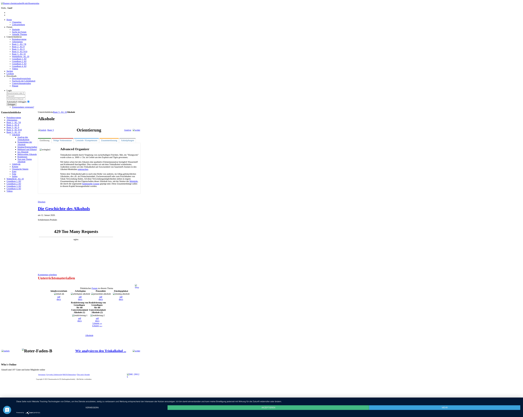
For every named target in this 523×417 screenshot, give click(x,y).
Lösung (97, 323)
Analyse (127, 130)
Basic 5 (50, 130)
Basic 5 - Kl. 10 (60, 112)
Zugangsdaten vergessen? (23, 107)
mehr (445, 407)
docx (59, 299)
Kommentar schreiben (47, 275)
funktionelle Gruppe (90, 184)
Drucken (41, 202)
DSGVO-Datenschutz (69, 374)
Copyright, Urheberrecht (54, 374)
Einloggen (11, 104)
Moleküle (134, 181)
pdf (58, 297)
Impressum (42, 374)
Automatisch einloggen (16, 102)
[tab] (44, 140)
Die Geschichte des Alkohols (64, 208)
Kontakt (87, 374)
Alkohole (89, 335)
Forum (94, 288)
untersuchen (83, 169)
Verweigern (92, 407)
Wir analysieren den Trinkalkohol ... (100, 351)
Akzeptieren (268, 407)
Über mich (80, 374)
